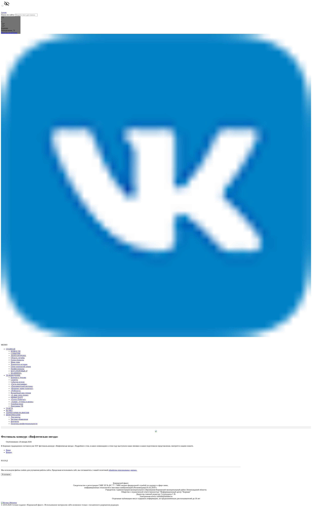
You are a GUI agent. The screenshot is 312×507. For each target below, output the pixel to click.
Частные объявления (19, 419)
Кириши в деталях (18, 377)
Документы (15, 417)
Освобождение (17, 404)
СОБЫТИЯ (15, 353)
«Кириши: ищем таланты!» (22, 388)
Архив (3, 12)
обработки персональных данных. (123, 470)
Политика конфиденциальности (24, 424)
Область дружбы (18, 358)
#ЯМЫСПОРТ (17, 397)
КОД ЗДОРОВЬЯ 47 (19, 371)
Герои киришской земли (21, 366)
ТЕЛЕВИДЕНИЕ (13, 375)
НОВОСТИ (15, 351)
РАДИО (9, 410)
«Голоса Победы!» (18, 399)
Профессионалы (17, 369)
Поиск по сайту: (8, 15)
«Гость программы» (19, 384)
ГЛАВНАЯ (10, 349)
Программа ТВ (17, 406)
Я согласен (6, 474)
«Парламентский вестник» (22, 386)
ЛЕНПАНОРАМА (18, 356)
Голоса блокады (17, 360)
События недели (17, 382)
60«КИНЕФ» (16, 373)
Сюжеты (14, 380)
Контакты (15, 421)
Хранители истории (19, 364)
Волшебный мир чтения (21, 393)
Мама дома (15, 362)
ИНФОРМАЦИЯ (13, 415)
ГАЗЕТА (9, 408)
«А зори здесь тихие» (20, 395)
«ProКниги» (16, 391)
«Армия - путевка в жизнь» (22, 402)
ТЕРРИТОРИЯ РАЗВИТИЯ (17, 413)
